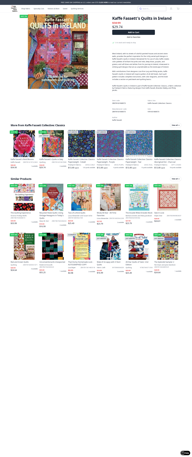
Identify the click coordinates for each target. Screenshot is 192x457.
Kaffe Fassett (117, 120)
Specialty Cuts (39, 9)
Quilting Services (77, 9)
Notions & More (53, 9)
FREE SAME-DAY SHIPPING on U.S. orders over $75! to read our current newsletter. (96, 2)
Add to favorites (133, 37)
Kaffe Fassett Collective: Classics (160, 103)
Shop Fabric (25, 9)
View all (176, 125)
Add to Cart (133, 32)
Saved (65, 9)
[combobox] (152, 8)
